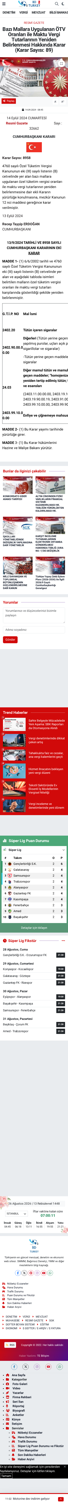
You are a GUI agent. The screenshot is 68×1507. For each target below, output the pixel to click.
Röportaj (18, 1406)
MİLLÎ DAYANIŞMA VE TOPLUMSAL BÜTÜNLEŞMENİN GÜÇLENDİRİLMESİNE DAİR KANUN (15, 582)
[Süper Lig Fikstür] (63, 940)
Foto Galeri (19, 1384)
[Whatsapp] (50, 1273)
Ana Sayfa (18, 1375)
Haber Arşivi (14, 1307)
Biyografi (18, 1410)
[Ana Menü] (4, 4)
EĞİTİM (44, 1324)
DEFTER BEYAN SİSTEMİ (20, 1324)
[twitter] (25, 1367)
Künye (16, 1419)
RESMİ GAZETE (34, 23)
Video (16, 1388)
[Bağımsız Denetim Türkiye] (29, 4)
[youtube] (48, 1367)
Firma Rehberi (21, 1397)
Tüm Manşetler (16, 1299)
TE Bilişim (43, 1355)
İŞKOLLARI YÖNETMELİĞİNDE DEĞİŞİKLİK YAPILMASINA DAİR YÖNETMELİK (17, 541)
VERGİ (23, 12)
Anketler (18, 1415)
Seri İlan (18, 1401)
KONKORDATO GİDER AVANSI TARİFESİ (15, 498)
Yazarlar (18, 1393)
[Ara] (56, 4)
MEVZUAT (39, 12)
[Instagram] (37, 1273)
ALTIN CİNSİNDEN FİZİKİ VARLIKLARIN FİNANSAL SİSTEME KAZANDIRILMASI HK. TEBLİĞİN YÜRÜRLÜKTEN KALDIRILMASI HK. (50, 503)
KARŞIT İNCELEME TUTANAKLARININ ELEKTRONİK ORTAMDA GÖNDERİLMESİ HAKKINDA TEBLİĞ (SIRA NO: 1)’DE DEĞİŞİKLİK (49, 543)
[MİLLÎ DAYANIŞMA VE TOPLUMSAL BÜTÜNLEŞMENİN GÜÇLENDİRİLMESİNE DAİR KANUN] (18, 565)
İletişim (17, 1423)
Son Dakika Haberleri (19, 1303)
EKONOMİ (11, 1328)
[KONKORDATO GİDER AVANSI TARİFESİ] (18, 485)
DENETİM (9, 12)
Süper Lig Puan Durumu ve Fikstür (41, 1446)
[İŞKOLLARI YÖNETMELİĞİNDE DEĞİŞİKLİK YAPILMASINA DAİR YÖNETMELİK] (18, 525)
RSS (11, 1345)
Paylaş (10, 101)
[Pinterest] (31, 1273)
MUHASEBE (13, 1320)
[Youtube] (44, 1273)
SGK (51, 1320)
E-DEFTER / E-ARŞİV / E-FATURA (42, 1328)
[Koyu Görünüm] (63, 4)
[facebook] (14, 1367)
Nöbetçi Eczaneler (17, 1283)
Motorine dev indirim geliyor (31, 1498)
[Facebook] (18, 1273)
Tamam (6, 1476)
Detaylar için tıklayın (34, 927)
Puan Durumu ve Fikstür (21, 1295)
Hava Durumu (15, 1287)
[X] (24, 1273)
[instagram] (37, 1367)
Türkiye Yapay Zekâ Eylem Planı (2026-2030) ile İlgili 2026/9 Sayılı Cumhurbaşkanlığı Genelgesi (50, 582)
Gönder (10, 639)
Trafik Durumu (15, 1291)
